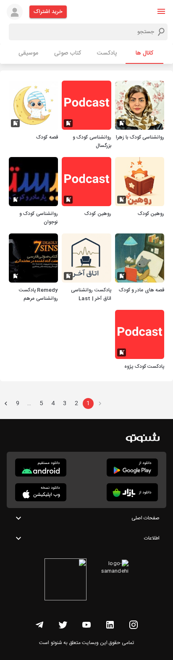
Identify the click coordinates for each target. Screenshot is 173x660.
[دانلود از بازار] (132, 492)
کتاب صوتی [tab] (67, 53)
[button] (161, 11)
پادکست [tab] (107, 53)
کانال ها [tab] (144, 53)
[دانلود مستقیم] (40, 467)
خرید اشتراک (48, 11)
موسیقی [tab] (28, 53)
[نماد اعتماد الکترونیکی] (65, 580)
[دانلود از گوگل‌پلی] (132, 467)
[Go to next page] (5, 403)
